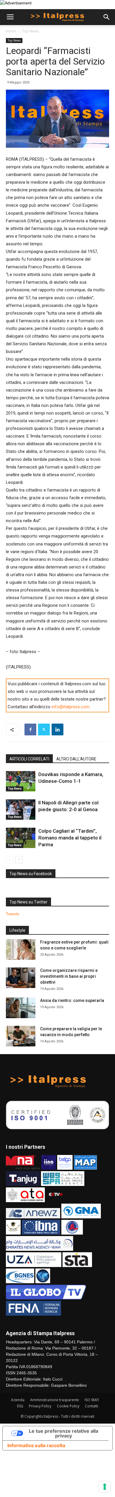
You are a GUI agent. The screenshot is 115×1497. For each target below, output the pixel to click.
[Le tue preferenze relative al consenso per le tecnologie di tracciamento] (104, 1486)
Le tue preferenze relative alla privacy (63, 1433)
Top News (30, 31)
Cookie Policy (68, 1406)
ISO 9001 (92, 1399)
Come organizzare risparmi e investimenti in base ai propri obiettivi (69, 976)
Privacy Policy (40, 1406)
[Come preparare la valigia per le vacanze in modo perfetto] (20, 1036)
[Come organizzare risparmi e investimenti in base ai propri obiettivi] (20, 977)
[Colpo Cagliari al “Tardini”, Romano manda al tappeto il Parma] (20, 838)
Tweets (12, 913)
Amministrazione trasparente (54, 1399)
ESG (20, 1406)
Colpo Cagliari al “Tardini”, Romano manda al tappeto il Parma (69, 837)
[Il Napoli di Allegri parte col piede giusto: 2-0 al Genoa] (20, 809)
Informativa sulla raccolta (36, 1445)
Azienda (17, 1399)
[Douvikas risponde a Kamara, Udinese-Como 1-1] (20, 781)
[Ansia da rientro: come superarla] (20, 1008)
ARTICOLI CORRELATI (29, 759)
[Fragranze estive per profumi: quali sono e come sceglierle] (20, 949)
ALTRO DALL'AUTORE (76, 759)
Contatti (91, 1406)
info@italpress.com (71, 706)
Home (11, 31)
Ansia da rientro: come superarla (72, 1000)
